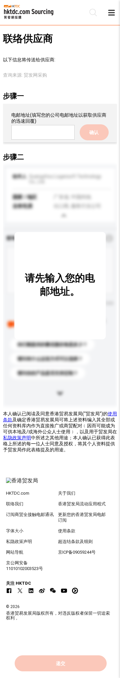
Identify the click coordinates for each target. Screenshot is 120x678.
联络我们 (14, 503)
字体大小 (14, 530)
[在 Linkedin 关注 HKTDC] (31, 591)
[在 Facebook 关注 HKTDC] (9, 591)
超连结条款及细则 (75, 541)
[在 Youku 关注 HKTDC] (75, 591)
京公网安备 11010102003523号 (24, 565)
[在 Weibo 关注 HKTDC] (42, 591)
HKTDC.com (17, 493)
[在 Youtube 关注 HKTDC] (64, 591)
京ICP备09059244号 (77, 552)
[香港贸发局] (60, 484)
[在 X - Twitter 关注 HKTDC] (20, 591)
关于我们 (66, 493)
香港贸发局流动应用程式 (82, 503)
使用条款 (66, 530)
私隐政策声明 (17, 437)
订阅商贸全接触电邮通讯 (30, 514)
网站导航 (14, 552)
